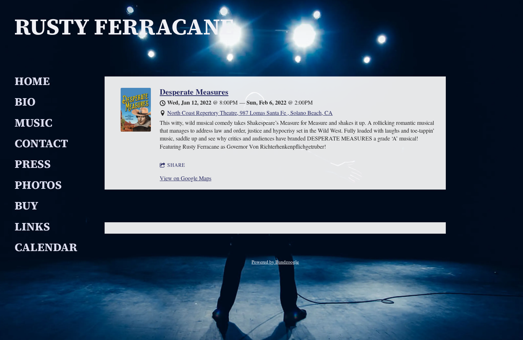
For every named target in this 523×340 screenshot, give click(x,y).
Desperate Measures (194, 91)
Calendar (46, 247)
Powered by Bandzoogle (275, 262)
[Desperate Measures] (136, 129)
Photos (38, 185)
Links (32, 226)
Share (176, 164)
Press (33, 164)
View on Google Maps (185, 178)
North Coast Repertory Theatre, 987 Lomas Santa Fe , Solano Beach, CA (250, 112)
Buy (26, 205)
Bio (25, 102)
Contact (41, 143)
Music (33, 123)
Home (32, 81)
